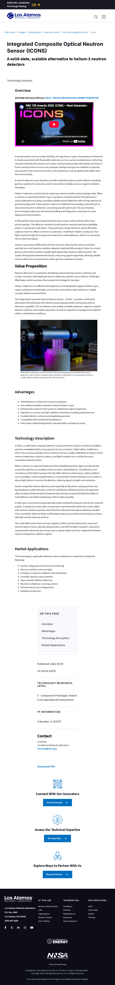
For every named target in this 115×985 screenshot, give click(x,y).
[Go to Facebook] (5, 927)
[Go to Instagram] (25, 927)
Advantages (48, 631)
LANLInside (93, 910)
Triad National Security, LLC (47, 970)
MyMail (91, 913)
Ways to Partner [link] (54, 874)
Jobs (40, 910)
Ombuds (66, 910)
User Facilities (44, 921)
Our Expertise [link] (54, 838)
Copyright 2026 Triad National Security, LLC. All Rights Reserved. (57, 973)
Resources (67, 917)
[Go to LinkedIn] (18, 927)
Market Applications (53, 645)
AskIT (90, 906)
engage (21, 32)
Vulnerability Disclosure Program (74, 979)
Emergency (68, 906)
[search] (95, 17)
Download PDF (46, 766)
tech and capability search (75, 32)
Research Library (45, 917)
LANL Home (9, 32)
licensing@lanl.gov (47, 748)
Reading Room (69, 913)
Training (91, 917)
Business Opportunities (48, 906)
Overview (47, 624)
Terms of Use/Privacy (57, 964)
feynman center (52, 32)
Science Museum (70, 921)
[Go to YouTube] (31, 927)
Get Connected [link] (54, 802)
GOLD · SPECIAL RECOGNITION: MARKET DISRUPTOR (71, 97)
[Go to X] (12, 927)
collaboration (34, 32)
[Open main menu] (104, 16)
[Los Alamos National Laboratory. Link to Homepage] (24, 15)
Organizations (44, 913)
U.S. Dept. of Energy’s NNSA (76, 970)
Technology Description (55, 638)
